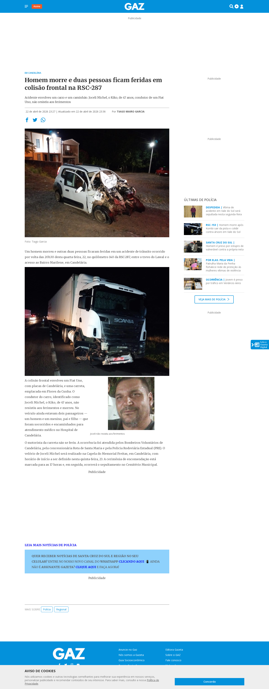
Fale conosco (173, 660)
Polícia (47, 609)
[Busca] (231, 6)
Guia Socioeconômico (132, 660)
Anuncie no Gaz (128, 649)
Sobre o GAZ (173, 655)
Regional (61, 609)
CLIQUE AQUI (86, 567)
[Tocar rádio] (236, 6)
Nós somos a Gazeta (131, 655)
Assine (36, 6)
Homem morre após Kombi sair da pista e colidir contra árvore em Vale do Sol (224, 228)
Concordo (209, 681)
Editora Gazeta (174, 649)
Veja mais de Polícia (212, 299)
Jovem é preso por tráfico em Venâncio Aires (224, 281)
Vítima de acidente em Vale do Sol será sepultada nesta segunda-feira (224, 211)
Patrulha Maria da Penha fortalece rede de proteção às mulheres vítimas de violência (223, 265)
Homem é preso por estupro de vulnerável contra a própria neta (225, 246)
